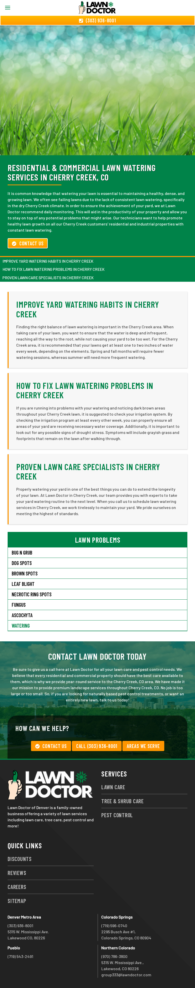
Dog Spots (22, 563)
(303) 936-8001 (20, 925)
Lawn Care (113, 787)
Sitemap (17, 900)
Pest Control (117, 815)
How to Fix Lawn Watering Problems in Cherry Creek (54, 269)
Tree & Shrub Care (122, 801)
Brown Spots (25, 573)
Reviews (17, 872)
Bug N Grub (22, 552)
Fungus (19, 605)
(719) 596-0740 (114, 925)
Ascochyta (22, 615)
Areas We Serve (143, 746)
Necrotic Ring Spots (32, 594)
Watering (21, 626)
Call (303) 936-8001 (96, 746)
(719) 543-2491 (20, 956)
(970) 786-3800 (114, 956)
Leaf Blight (23, 584)
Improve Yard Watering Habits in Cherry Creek (48, 261)
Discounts (20, 858)
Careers (17, 886)
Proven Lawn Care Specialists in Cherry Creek (48, 277)
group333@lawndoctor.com (126, 974)
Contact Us (31, 243)
